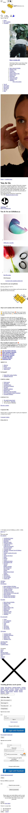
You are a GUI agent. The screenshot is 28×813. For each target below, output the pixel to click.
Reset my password (14, 721)
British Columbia (8, 566)
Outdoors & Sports (8, 561)
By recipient (3, 583)
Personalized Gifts (8, 562)
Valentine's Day (13, 79)
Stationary (6, 574)
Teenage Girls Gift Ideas (9, 597)
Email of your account (14, 785)
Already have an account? (7, 775)
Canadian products (8, 543)
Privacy (5, 366)
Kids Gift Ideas (7, 594)
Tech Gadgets (7, 576)
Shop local (6, 88)
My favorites (6, 810)
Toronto (21, 691)
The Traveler (7, 628)
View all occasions (17, 81)
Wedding (16, 691)
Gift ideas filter (4, 641)
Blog (5, 91)
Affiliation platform (8, 389)
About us (6, 365)
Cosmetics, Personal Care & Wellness (12, 550)
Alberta (5, 565)
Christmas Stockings (8, 635)
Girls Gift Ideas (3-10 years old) (11, 593)
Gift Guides (6, 85)
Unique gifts (6, 578)
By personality (4, 616)
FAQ (2, 655)
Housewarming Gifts (14, 73)
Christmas (12, 71)
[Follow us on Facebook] (14, 500)
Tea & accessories (8, 547)
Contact (2, 658)
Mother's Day (13, 75)
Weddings (12, 80)
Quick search (7, 382)
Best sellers (6, 87)
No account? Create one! (6, 734)
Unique (2, 687)
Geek (5, 623)
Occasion (3, 599)
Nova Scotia (6, 569)
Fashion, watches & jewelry (10, 553)
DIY (2, 690)
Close (2, 737)
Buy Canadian (7, 21)
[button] (12, 16)
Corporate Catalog (5, 417)
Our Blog (6, 387)
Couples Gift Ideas (8, 589)
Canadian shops (7, 385)
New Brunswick (7, 567)
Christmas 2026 (7, 634)
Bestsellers (6, 541)
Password (14, 748)
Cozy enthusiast (7, 620)
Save (2, 811)
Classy (5, 619)
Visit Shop (3, 207)
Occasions (6, 23)
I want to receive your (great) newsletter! (15, 758)
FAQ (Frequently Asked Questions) (12, 393)
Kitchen (5, 558)
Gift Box (23, 687)
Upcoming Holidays (8, 394)
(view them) (7, 803)
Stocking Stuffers (16, 687)
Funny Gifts (23, 688)
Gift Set (2, 688)
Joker (5, 624)
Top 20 (5, 84)
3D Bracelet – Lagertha (9, 242)
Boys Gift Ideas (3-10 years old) (11, 587)
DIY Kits (6, 551)
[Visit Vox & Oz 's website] (5, 205)
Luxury (5, 559)
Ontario (5, 570)
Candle (16, 690)
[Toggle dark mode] (9, 1)
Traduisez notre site (8, 376)
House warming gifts (15, 60)
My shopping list (7, 808)
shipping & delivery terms (12, 194)
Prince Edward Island (9, 571)
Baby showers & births (15, 68)
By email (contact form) (9, 400)
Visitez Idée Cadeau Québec (10, 375)
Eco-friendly (6, 622)
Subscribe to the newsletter (10, 391)
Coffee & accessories (9, 546)
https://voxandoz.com (6, 208)
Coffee (7, 693)
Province (6, 563)
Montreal (3, 693)
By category (3, 535)
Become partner (4, 652)
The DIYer (6, 626)
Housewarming (9, 691)
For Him (7, 688)
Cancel (7, 811)
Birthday (3, 691)
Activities (6, 690)
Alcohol (21, 690)
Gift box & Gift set (8, 555)
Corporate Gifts (7, 549)
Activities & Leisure (8, 538)
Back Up (3, 531)
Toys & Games (7, 577)
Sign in (14, 719)
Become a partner (5, 405)
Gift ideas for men (8, 590)
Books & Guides (7, 542)
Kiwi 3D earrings (7, 275)
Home (5, 20)
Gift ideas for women (9, 591)
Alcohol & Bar (7, 539)
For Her (12, 688)
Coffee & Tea (7, 545)
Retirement (12, 76)
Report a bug (7, 390)
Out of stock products (9, 386)
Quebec (5, 573)
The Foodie (6, 627)
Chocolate (11, 690)
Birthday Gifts (13, 69)
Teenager (17, 688)
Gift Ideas (3, 581)
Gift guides (6, 383)
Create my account (14, 760)
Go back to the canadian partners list (14, 280)
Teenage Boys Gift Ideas (9, 595)
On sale (5, 89)
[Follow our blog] (14, 527)
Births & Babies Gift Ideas (10, 586)
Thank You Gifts (13, 77)
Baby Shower (8, 687)
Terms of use (7, 369)
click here (13, 401)
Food (5, 554)
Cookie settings (7, 367)
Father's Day (13, 72)
